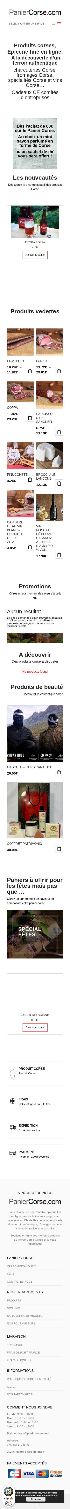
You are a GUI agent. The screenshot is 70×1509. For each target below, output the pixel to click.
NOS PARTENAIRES (19, 1394)
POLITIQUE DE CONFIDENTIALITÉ (29, 1379)
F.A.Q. (11, 1274)
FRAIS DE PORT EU (19, 1360)
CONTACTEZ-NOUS (19, 1281)
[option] (35, 233)
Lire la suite (30, 479)
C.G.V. (11, 1386)
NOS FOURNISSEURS (21, 1323)
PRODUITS (14, 1300)
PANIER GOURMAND (35, 1015)
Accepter (36, 1499)
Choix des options (30, 371)
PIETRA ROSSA (35, 242)
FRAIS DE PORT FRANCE (23, 1352)
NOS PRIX (13, 1308)
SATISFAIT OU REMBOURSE (25, 1315)
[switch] (8, 1503)
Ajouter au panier (35, 254)
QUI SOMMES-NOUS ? (21, 1266)
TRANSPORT (15, 1344)
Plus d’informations (47, 1495)
